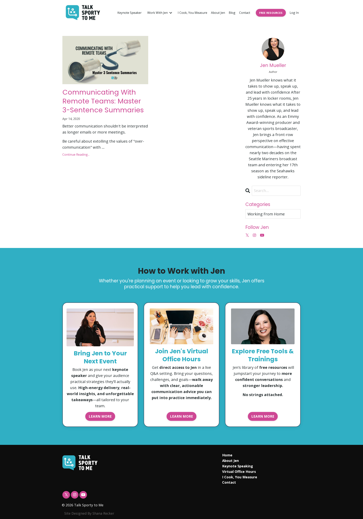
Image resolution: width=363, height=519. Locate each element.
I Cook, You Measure (192, 13)
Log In (294, 13)
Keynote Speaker (129, 13)
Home (227, 455)
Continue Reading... (75, 154)
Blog (232, 13)
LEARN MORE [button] (100, 416)
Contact (244, 13)
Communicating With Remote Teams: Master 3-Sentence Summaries (103, 101)
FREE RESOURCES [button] (271, 13)
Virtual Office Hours (239, 471)
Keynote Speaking (237, 466)
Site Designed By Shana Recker (89, 513)
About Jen (218, 13)
